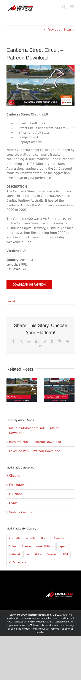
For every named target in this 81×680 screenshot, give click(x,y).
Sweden (52, 554)
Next (67, 29)
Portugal (14, 554)
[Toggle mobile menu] (72, 6)
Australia (15, 538)
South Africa (34, 554)
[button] (9, 390)
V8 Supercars (17, 562)
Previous (54, 29)
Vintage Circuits (20, 512)
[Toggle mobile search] (63, 6)
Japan (62, 546)
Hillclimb (16, 494)
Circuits (11, 301)
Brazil (44, 538)
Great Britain (44, 546)
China (12, 546)
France (26, 546)
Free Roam (17, 484)
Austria (30, 538)
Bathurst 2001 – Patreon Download (35, 442)
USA (65, 554)
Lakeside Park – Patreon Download (34, 451)
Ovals (13, 503)
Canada (59, 538)
